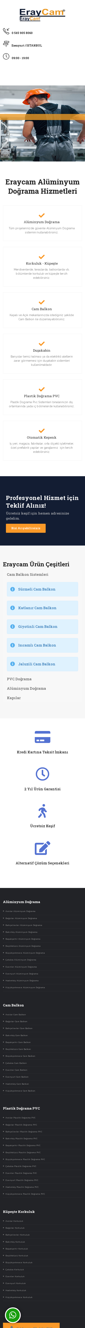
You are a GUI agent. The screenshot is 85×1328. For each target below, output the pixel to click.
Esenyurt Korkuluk (16, 1283)
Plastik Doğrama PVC (42, 396)
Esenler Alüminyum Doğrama (21, 967)
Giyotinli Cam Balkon (38, 626)
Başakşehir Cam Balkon (18, 1042)
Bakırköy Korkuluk (15, 1242)
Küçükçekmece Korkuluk (19, 1297)
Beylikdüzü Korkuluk (17, 1256)
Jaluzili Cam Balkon (36, 664)
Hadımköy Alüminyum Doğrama (22, 980)
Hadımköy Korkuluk (16, 1290)
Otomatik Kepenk (42, 437)
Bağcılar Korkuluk (15, 1228)
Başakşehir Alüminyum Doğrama (23, 939)
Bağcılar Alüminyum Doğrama (21, 918)
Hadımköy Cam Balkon (17, 1084)
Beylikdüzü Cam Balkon (18, 1049)
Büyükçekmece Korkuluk (19, 1262)
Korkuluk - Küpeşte (42, 263)
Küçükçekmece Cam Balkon (20, 1091)
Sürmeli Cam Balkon (37, 589)
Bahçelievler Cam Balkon (19, 1028)
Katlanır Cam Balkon (37, 607)
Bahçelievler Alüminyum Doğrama (24, 925)
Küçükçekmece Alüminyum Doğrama (25, 987)
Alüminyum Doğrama (42, 222)
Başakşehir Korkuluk (17, 1249)
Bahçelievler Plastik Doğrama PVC (24, 1132)
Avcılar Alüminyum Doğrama (21, 911)
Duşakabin (41, 350)
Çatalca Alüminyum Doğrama (21, 960)
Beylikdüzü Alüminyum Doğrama (23, 946)
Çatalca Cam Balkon (16, 1063)
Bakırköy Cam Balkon (17, 1035)
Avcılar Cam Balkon (16, 1014)
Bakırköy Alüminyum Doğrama (21, 932)
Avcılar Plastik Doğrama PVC (21, 1118)
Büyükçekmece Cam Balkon (20, 1056)
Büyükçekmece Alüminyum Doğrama (25, 953)
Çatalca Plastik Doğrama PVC (21, 1166)
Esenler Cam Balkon (16, 1070)
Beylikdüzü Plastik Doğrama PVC (23, 1152)
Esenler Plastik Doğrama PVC (21, 1173)
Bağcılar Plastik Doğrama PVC (21, 1125)
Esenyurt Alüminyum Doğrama (22, 974)
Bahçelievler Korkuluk (18, 1235)
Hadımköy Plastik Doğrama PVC (22, 1187)
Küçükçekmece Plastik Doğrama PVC (25, 1194)
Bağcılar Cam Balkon (16, 1021)
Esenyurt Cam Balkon (17, 1077)
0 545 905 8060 (22, 33)
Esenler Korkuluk (15, 1276)
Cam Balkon (42, 309)
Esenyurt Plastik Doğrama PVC (22, 1180)
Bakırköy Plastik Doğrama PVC (21, 1138)
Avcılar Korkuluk (14, 1221)
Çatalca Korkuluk (15, 1269)
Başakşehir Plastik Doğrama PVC (23, 1145)
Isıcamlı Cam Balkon (37, 645)
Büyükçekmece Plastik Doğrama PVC (25, 1159)
